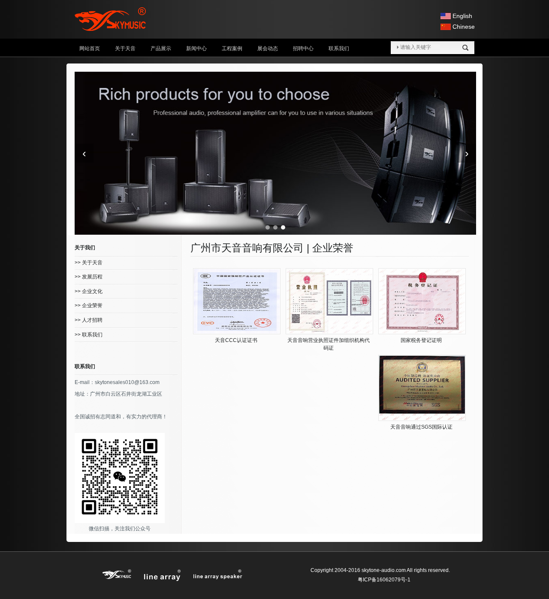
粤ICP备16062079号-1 (384, 580)
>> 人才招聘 (89, 320)
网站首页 (89, 48)
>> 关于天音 (89, 263)
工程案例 (232, 48)
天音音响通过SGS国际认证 (421, 427)
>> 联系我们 (89, 335)
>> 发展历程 (89, 277)
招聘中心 (303, 48)
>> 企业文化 (89, 291)
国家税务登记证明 (421, 340)
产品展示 (161, 48)
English (462, 15)
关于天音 (125, 48)
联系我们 (339, 48)
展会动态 (267, 48)
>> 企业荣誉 (89, 306)
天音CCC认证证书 (236, 340)
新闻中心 (196, 48)
